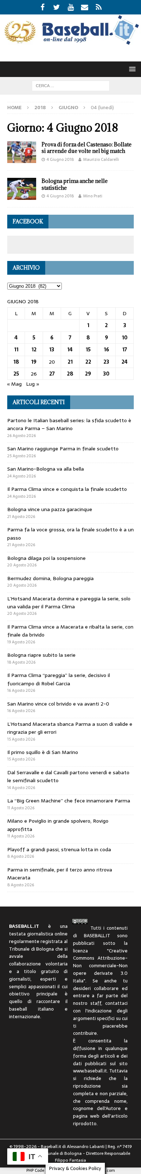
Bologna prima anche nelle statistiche (75, 184)
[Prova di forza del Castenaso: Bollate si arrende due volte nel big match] (21, 152)
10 (125, 338)
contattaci (116, 1003)
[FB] (42, 7)
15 (88, 350)
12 (34, 350)
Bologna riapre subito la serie (41, 655)
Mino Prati (92, 196)
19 (34, 362)
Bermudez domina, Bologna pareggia (50, 578)
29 (88, 374)
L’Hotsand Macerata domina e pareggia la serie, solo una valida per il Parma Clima (69, 602)
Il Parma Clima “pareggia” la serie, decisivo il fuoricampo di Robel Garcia (58, 679)
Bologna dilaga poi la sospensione (46, 558)
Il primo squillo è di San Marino (42, 752)
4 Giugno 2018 (60, 159)
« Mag (14, 384)
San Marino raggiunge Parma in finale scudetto (63, 449)
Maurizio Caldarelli (101, 159)
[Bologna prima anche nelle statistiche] (21, 189)
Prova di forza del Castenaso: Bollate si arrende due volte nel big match (87, 147)
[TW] (56, 7)
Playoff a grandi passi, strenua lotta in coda (59, 849)
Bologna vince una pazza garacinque (49, 509)
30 (106, 374)
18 (16, 362)
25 (16, 374)
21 (70, 362)
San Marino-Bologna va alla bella (45, 469)
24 (124, 362)
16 (106, 350)
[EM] (84, 7)
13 (51, 350)
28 (70, 374)
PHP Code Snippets (43, 1170)
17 (124, 350)
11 (16, 350)
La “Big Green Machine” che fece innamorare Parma (68, 801)
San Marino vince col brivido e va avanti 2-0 (58, 704)
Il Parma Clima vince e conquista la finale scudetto (67, 489)
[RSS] (99, 7)
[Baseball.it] (70, 43)
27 (52, 374)
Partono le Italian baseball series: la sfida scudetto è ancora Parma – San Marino (69, 424)
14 (70, 350)
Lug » (32, 384)
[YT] (70, 7)
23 (106, 362)
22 (88, 362)
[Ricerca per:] (71, 85)
